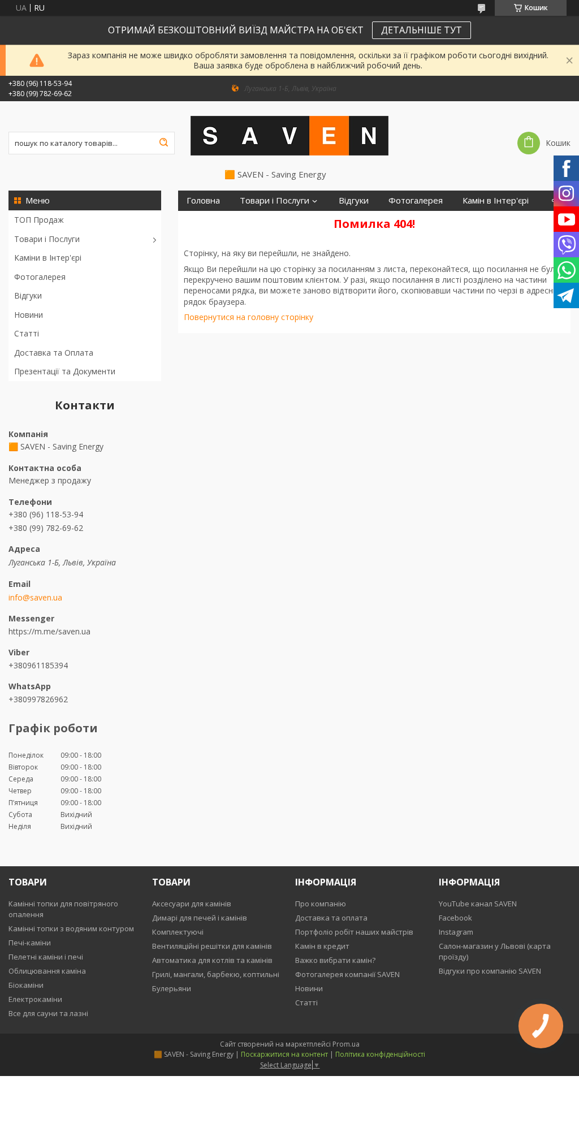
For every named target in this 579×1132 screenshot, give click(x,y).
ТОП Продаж (39, 219)
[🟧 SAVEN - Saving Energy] (289, 135)
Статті (26, 333)
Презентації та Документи (64, 371)
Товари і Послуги (47, 239)
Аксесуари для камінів (191, 903)
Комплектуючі (178, 932)
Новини (28, 314)
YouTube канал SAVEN (478, 903)
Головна (203, 200)
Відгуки (28, 295)
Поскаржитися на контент (284, 1054)
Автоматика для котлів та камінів (212, 960)
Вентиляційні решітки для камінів (212, 946)
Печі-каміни (29, 942)
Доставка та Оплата (53, 352)
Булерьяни (171, 988)
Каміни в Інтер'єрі (47, 257)
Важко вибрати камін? (335, 960)
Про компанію (320, 903)
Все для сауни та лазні (48, 1013)
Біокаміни (26, 985)
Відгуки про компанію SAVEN (490, 971)
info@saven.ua (35, 598)
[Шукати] (163, 143)
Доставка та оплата (331, 918)
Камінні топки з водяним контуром (71, 928)
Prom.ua (346, 1044)
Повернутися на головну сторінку (248, 317)
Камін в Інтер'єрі (496, 200)
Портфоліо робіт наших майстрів (354, 932)
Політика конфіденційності (380, 1054)
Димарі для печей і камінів (199, 918)
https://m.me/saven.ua (49, 631)
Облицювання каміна (47, 971)
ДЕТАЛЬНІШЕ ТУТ (421, 30)
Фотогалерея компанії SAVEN (347, 974)
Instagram (456, 932)
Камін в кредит (322, 946)
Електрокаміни (35, 999)
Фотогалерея (40, 276)
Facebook (455, 918)
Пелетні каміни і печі (45, 957)
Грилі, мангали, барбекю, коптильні (215, 974)
